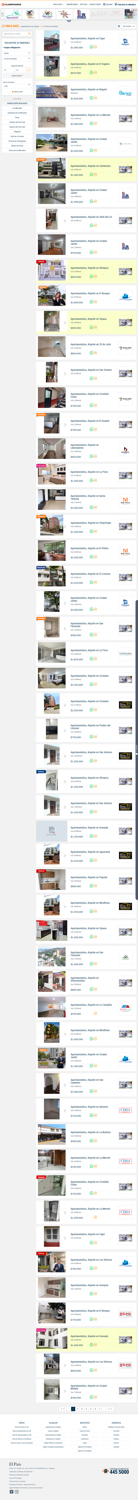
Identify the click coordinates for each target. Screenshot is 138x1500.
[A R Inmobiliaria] (95, 14)
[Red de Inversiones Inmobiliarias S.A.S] (9, 14)
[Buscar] (29, 34)
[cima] (125, 1110)
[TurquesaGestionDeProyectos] (125, 654)
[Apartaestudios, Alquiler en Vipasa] (51, 321)
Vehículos (116, 1435)
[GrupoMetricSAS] (125, 501)
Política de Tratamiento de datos (19, 1475)
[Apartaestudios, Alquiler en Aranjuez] (51, 1287)
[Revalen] (125, 1008)
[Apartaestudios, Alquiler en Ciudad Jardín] (51, 142)
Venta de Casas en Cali (22, 1427)
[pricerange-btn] (29, 70)
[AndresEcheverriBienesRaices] (125, 957)
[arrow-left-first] (62, 1409)
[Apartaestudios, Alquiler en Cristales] (51, 678)
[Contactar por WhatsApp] (92, 48)
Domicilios (85, 1435)
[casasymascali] (125, 195)
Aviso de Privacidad (15, 1478)
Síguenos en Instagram (85, 1451)
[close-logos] (69, 20)
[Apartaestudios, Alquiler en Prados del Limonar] (51, 729)
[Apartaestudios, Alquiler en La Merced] (51, 117)
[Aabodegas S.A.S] (60, 14)
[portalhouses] (125, 705)
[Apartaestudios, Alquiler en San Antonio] (51, 754)
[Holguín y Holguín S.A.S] (77, 14)
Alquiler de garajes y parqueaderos (53, 1447)
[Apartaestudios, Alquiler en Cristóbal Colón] (51, 397)
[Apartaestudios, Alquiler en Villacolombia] (51, 981)
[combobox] (17, 34)
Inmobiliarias (72, 4)
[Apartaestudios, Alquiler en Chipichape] (51, 525)
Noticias (83, 4)
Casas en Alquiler (53, 1431)
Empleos (116, 1439)
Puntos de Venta (85, 1431)
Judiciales (116, 1447)
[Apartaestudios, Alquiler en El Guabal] (51, 423)
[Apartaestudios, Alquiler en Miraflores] (51, 905)
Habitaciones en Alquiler (53, 1439)
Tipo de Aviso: (17, 55)
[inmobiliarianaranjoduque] (125, 297)
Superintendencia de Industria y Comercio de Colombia (26, 1488)
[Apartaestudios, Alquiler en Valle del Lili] (51, 219)
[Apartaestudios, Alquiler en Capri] (51, 40)
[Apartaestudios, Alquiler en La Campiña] (51, 1007)
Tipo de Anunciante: (9, 82)
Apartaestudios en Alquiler (53, 1435)
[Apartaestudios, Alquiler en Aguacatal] (51, 854)
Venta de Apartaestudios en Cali (21, 1435)
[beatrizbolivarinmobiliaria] (125, 450)
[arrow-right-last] (110, 1409)
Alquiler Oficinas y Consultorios (53, 1443)
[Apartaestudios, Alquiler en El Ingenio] (51, 66)
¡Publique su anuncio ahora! (116, 1427)
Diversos (116, 1443)
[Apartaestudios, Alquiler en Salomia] (51, 1109)
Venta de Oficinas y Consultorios (21, 1439)
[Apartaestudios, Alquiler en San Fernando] (51, 627)
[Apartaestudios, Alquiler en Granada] (51, 831)
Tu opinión (137, 748)
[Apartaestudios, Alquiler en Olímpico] (51, 270)
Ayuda (85, 1443)
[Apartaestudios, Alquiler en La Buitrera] (51, 1134)
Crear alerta (18, 92)
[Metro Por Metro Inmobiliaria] (26, 14)
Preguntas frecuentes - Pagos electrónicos (22, 1485)
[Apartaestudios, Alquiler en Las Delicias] (51, 1262)
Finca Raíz (57, 4)
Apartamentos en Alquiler (53, 1427)
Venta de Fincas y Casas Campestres (22, 1443)
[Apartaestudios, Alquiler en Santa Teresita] (51, 499)
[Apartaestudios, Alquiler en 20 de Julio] (51, 346)
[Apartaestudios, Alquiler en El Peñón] (51, 550)
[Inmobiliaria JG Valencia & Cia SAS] (129, 14)
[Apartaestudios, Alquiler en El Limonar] (51, 576)
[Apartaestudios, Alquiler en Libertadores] (51, 448)
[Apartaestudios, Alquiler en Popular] (51, 879)
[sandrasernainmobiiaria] (125, 144)
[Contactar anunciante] (95, 48)
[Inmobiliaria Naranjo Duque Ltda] (112, 14)
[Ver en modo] (119, 26)
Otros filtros (16, 76)
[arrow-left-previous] (69, 1409)
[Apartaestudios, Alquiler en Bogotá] (51, 91)
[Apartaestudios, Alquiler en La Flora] (51, 474)
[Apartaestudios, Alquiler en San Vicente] (51, 372)
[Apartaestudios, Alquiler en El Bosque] (51, 295)
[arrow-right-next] (104, 1409)
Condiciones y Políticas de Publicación (21, 1472)
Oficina (85, 1427)
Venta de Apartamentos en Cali (21, 1431)
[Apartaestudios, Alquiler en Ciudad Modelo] (51, 1389)
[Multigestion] (125, 42)
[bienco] (125, 93)
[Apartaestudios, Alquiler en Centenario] (51, 168)
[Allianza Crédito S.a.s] (43, 14)
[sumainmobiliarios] (125, 1314)
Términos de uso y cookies (17, 1481)
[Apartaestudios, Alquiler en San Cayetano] (51, 1083)
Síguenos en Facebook (85, 1447)
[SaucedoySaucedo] (125, 348)
